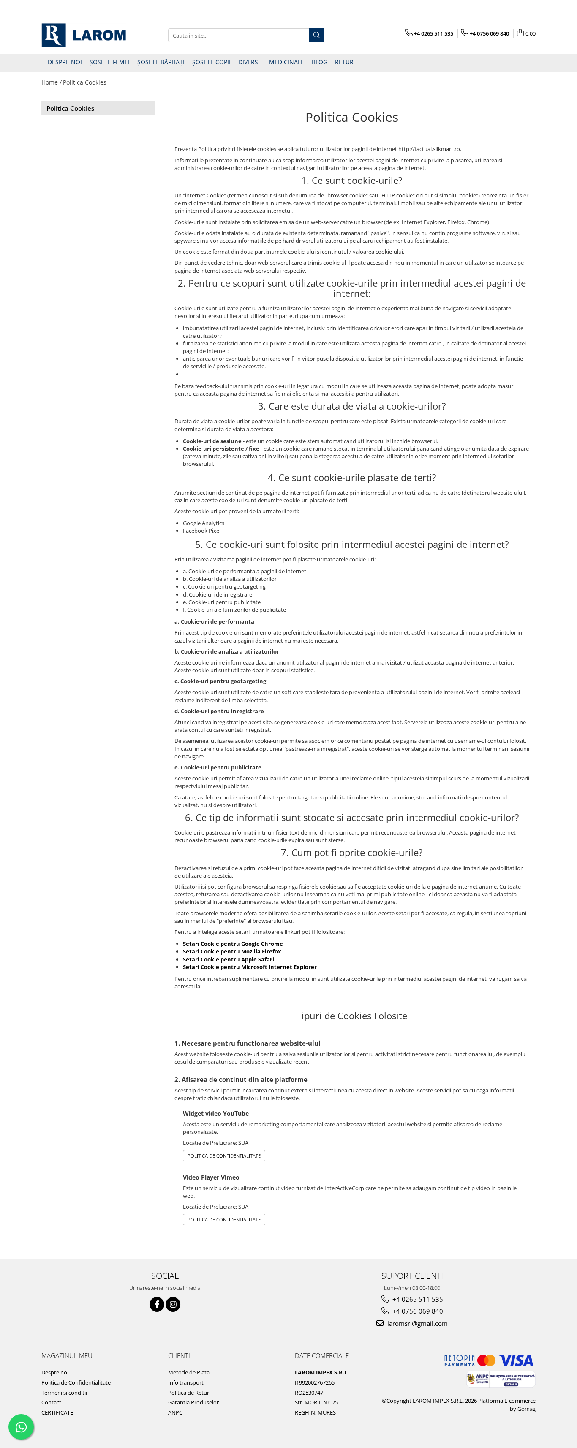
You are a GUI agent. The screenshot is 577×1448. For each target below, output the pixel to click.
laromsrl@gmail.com (417, 1323)
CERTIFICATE (57, 1412)
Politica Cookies (84, 82)
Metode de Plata (189, 1372)
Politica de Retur (188, 1392)
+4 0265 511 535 (417, 1299)
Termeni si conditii (64, 1392)
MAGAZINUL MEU (67, 1355)
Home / (51, 82)
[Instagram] (173, 1304)
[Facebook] (157, 1304)
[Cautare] (316, 35)
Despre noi (54, 1372)
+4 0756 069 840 (417, 1311)
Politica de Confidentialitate (224, 1155)
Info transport (186, 1382)
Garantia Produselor (193, 1402)
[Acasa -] (83, 35)
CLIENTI (179, 1355)
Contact (51, 1402)
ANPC (175, 1412)
